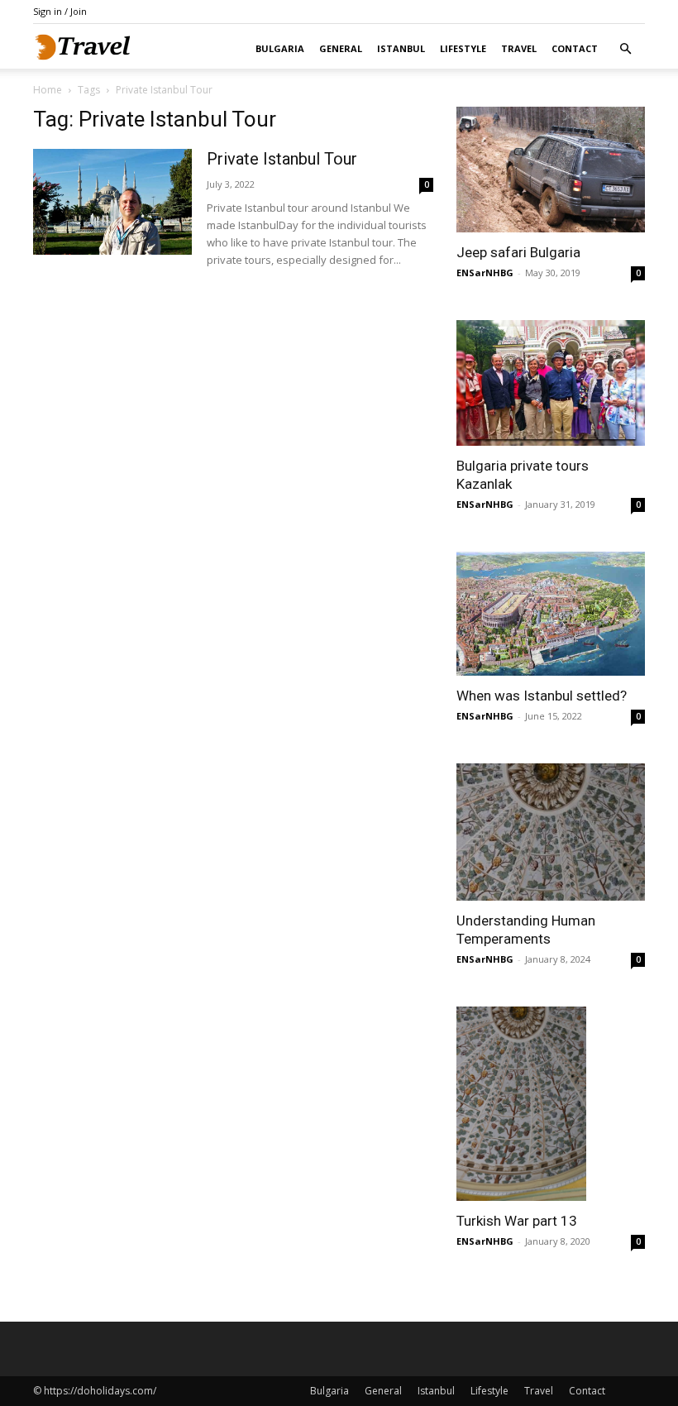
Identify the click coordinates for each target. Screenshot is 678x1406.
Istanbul (401, 48)
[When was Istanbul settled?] (550, 614)
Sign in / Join (60, 11)
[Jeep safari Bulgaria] (550, 169)
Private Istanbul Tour (282, 159)
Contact (574, 48)
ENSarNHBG (484, 272)
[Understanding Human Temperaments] (550, 831)
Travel (519, 48)
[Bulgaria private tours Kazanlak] (550, 383)
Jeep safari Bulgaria (518, 252)
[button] (625, 49)
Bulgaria (279, 48)
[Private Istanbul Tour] (112, 202)
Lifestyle (463, 48)
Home (47, 90)
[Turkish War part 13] (550, 1104)
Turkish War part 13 (516, 1220)
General (340, 48)
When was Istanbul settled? (541, 695)
